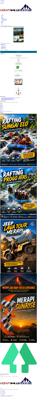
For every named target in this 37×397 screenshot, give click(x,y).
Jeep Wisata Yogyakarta (3, 47)
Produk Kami (2, 18)
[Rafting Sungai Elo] (18, 166)
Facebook (2, 15)
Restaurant (2, 21)
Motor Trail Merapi (3, 46)
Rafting (2, 48)
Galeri (2, 23)
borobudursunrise (3, 394)
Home (2, 17)
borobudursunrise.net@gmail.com (9, 111)
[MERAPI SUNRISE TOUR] (18, 342)
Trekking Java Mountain (5, 19)
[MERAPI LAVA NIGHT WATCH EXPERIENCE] (18, 293)
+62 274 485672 (3, 390)
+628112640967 (1, 105)
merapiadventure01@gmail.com (3, 111)
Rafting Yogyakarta (4, 20)
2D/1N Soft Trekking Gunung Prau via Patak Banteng (6, 99)
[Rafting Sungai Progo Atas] (18, 219)
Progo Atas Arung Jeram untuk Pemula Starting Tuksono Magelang (7, 98)
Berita (1, 22)
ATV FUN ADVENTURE (3, 45)
